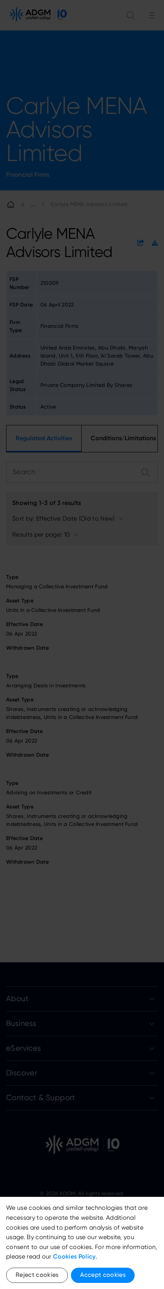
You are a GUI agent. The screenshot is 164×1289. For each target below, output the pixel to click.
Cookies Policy (74, 1256)
